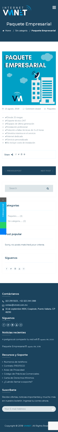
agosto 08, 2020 (47, 339)
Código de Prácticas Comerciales (21, 373)
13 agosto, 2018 (12, 109)
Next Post (46, 171)
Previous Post (14, 171)
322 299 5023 (11, 301)
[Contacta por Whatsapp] (3, 225)
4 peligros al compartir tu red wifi (19, 339)
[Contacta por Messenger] (3, 231)
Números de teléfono (15, 361)
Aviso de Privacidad (14, 369)
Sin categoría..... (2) (17, 221)
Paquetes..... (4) (15, 216)
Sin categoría (21, 30)
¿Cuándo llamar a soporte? (18, 381)
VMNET (28, 425)
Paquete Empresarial (13, 346)
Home (8, 30)
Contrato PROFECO (14, 365)
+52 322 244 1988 (27, 301)
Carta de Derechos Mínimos (19, 378)
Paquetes (51, 109)
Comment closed (33, 109)
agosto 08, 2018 (34, 346)
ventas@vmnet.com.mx (16, 305)
